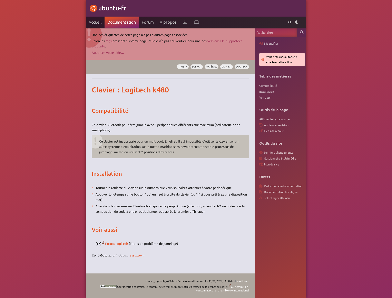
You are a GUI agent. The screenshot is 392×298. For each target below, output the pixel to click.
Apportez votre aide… (108, 52)
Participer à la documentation (283, 186)
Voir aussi (265, 97)
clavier (226, 66)
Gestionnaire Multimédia (280, 158)
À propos (168, 22)
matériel (211, 66)
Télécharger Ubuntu (277, 198)
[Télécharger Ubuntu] (184, 22)
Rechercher (301, 32)
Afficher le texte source (274, 119)
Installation (266, 91)
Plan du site (271, 164)
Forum (148, 22)
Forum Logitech (116, 243)
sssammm (137, 255)
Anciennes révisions (277, 125)
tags (109, 41)
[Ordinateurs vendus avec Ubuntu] (196, 22)
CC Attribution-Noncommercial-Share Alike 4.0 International (222, 288)
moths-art (243, 281)
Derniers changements (278, 152)
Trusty (182, 66)
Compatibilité (268, 85)
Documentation (121, 22)
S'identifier (271, 43)
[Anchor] (96, 89)
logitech (241, 66)
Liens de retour (273, 131)
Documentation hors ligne (281, 192)
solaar (196, 66)
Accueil (95, 22)
